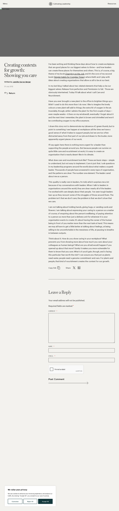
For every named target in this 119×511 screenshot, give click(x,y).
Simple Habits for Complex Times (69, 77)
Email (51, 356)
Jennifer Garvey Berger (22, 82)
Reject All (30, 501)
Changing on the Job (74, 73)
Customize (15, 501)
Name (51, 346)
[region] (30, 496)
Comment (52, 311)
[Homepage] (59, 4)
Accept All (45, 501)
